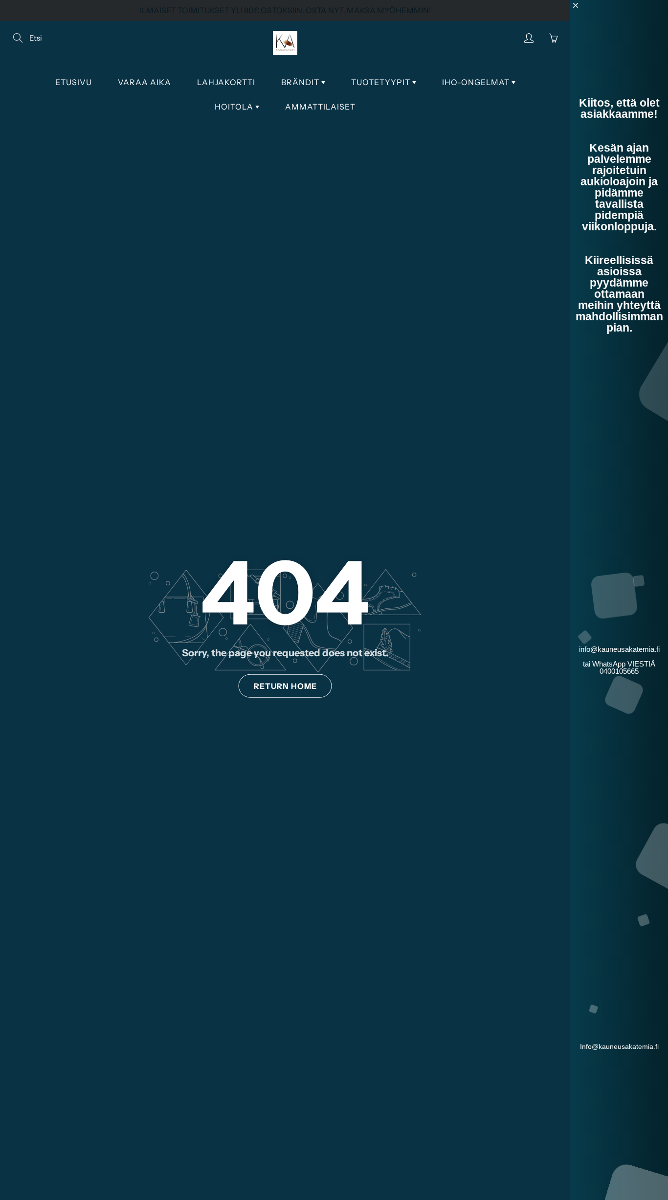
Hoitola (235, 106)
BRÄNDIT (301, 82)
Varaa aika (144, 82)
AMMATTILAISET (320, 106)
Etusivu (73, 82)
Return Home (285, 686)
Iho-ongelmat (477, 82)
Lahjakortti (226, 82)
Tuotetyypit (381, 82)
